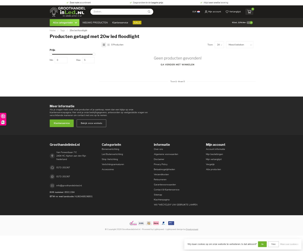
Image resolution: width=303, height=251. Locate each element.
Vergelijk (210, 164)
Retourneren (160, 179)
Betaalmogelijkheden (164, 169)
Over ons (158, 149)
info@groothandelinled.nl (69, 185)
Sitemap (158, 194)
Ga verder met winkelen (177, 64)
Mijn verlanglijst (214, 159)
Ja (262, 244)
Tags (62, 30)
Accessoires (108, 169)
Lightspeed (159, 229)
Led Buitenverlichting (112, 154)
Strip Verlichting (110, 159)
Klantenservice (120, 22)
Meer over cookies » (289, 244)
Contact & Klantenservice (166, 189)
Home (53, 30)
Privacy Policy (160, 164)
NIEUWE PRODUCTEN (95, 22)
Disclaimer (159, 159)
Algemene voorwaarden (166, 154)
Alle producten (213, 169)
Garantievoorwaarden (165, 184)
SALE (137, 22)
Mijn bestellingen (214, 154)
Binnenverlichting (110, 149)
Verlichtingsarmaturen (113, 164)
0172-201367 (63, 167)
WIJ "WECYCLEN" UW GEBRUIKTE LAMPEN (175, 204)
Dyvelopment (192, 229)
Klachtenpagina (161, 199)
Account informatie (215, 149)
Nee (273, 244)
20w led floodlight (78, 30)
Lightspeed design (174, 229)
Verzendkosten (161, 174)
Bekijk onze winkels (91, 123)
